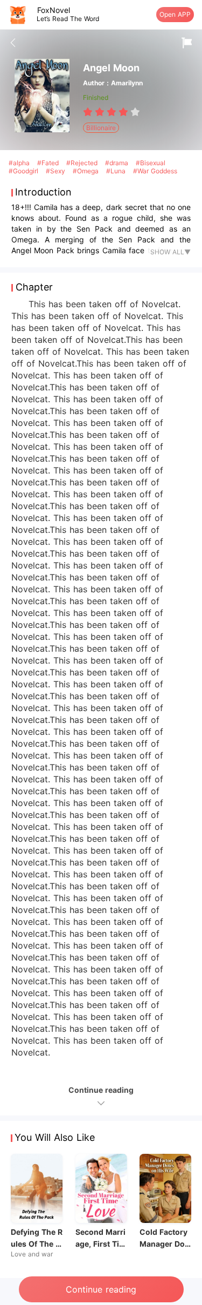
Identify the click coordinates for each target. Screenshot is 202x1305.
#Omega (87, 171)
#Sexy (56, 171)
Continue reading (101, 1289)
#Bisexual (150, 163)
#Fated (49, 163)
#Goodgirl (24, 171)
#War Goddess (155, 171)
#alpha (20, 163)
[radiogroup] (111, 112)
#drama (117, 163)
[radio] (89, 112)
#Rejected (83, 163)
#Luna (117, 171)
